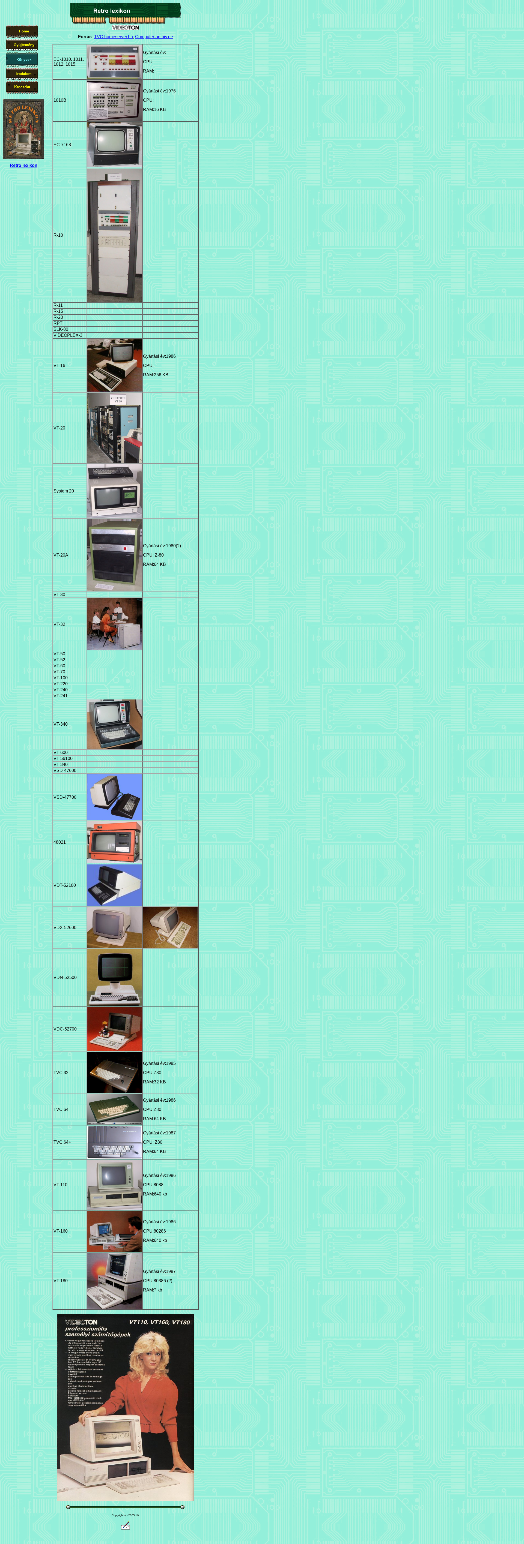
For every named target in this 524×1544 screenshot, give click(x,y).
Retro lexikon (23, 165)
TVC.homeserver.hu (113, 36)
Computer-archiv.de (154, 36)
